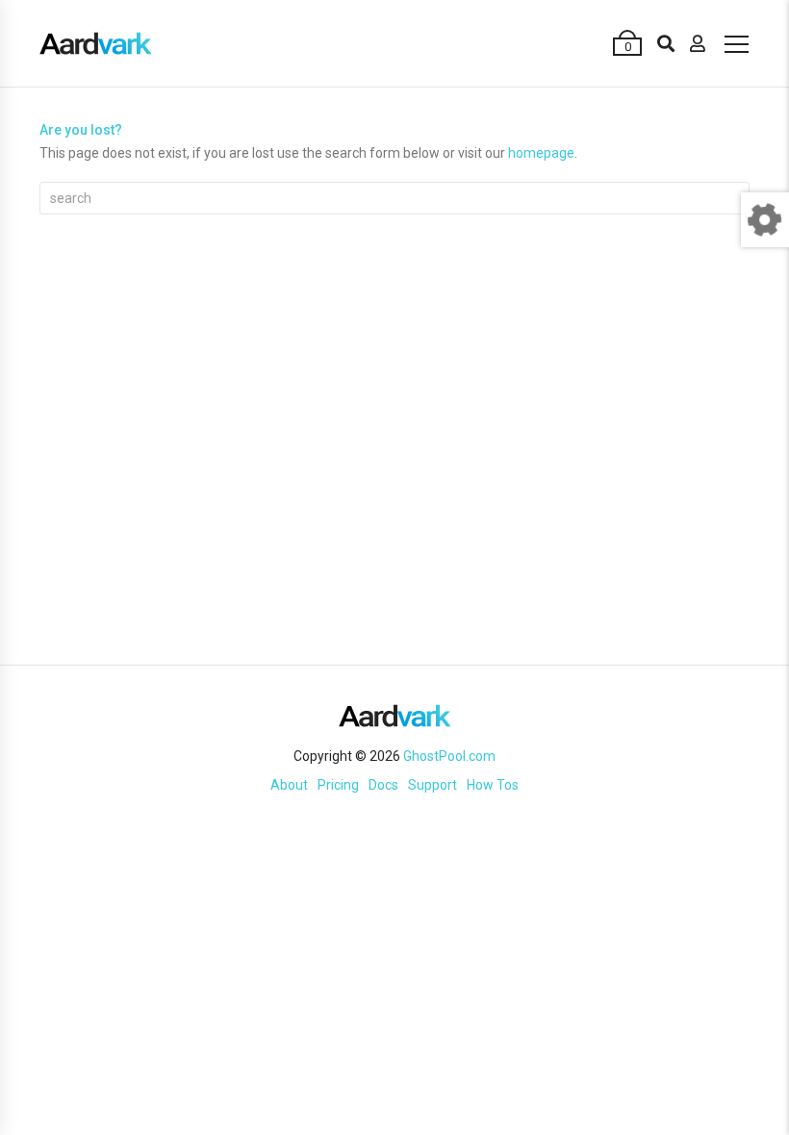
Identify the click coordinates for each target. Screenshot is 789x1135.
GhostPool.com (449, 756)
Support (432, 785)
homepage (541, 153)
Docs (383, 785)
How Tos (493, 785)
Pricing (338, 785)
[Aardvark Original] (95, 43)
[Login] (697, 43)
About (289, 785)
